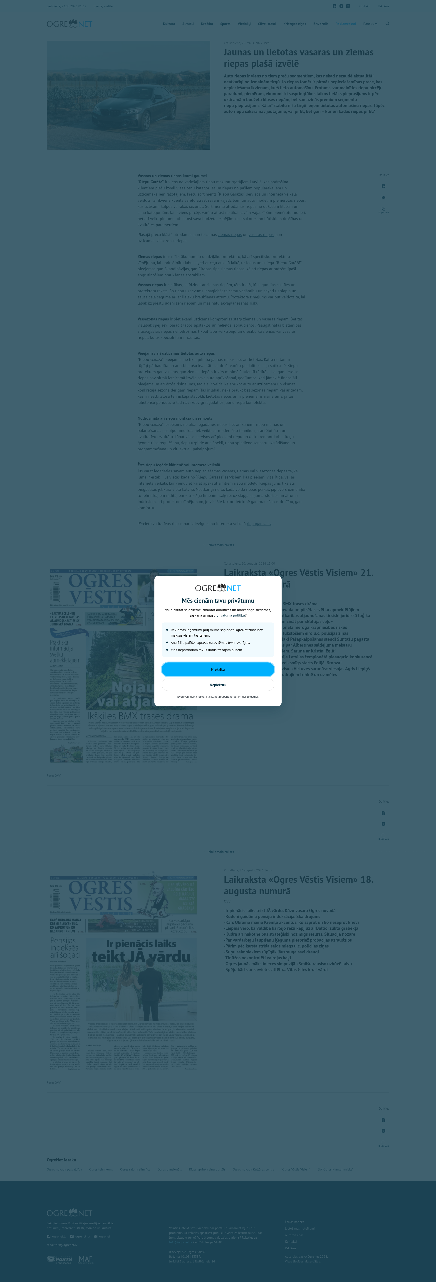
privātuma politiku (230, 615)
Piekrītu (218, 669)
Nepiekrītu (218, 684)
